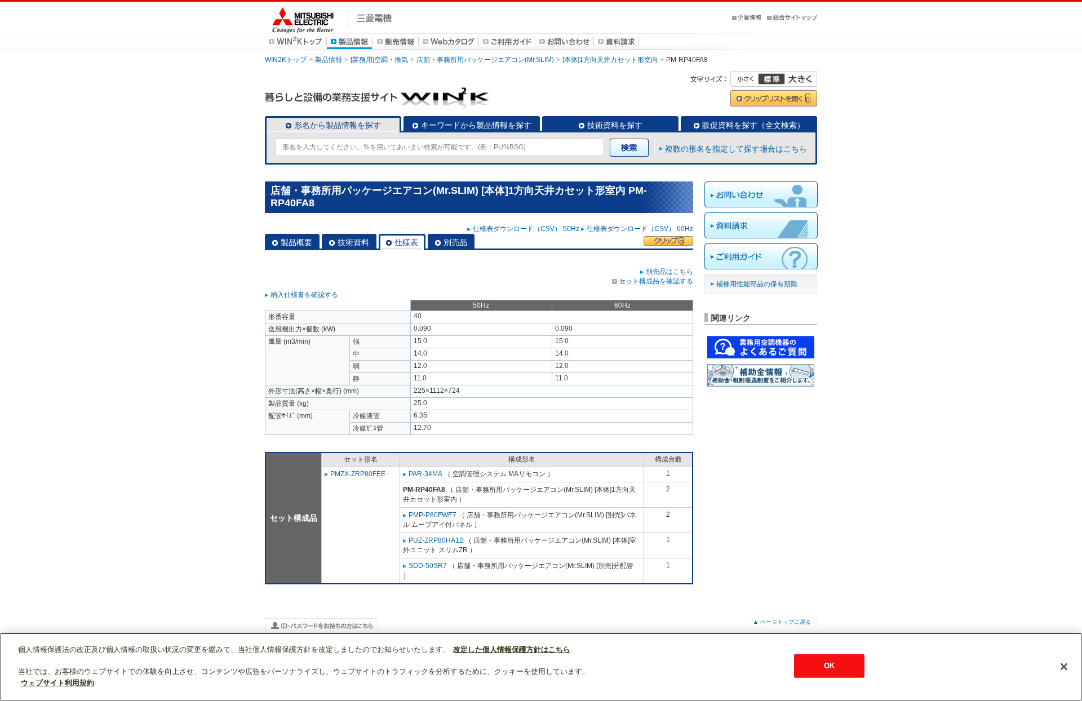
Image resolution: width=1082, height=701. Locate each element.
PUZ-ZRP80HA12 (436, 540)
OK (829, 666)
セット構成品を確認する (656, 281)
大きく (794, 79)
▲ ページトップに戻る (782, 622)
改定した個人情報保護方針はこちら (511, 649)
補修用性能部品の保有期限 (756, 284)
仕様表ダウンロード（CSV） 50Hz (526, 229)
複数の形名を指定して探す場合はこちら (736, 148)
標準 (771, 79)
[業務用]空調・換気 (379, 60)
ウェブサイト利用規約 (57, 682)
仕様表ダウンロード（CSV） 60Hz (640, 229)
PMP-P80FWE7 (432, 515)
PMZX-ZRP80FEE (357, 474)
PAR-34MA (425, 474)
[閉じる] (1064, 666)
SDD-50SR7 (428, 566)
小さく (751, 79)
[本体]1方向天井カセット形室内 (610, 60)
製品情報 (328, 60)
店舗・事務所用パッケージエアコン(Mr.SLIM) (485, 60)
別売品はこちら (669, 272)
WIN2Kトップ (286, 60)
